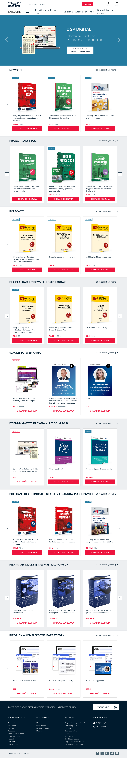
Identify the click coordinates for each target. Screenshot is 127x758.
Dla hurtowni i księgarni (74, 744)
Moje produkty (42, 725)
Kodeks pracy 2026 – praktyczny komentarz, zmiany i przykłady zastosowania (62, 188)
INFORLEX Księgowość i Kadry (61, 681)
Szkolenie (89, 398)
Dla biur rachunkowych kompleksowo (37, 282)
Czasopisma (12, 731)
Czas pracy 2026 (56, 469)
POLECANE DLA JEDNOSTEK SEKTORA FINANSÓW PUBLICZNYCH (51, 494)
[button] (44, 61)
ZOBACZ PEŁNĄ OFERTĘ (107, 70)
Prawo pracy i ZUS (22, 140)
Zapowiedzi (12, 725)
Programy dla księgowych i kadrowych (38, 564)
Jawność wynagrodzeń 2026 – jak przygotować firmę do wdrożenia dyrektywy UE (99, 188)
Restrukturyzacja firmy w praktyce (62, 257)
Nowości (15, 70)
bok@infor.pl (101, 723)
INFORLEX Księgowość (95, 681)
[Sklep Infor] (14, 4)
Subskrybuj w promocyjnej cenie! (80, 50)
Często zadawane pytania (74, 741)
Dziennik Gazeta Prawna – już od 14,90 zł (39, 423)
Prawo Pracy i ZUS (15, 736)
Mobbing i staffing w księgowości (98, 257)
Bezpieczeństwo (71, 731)
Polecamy (16, 211)
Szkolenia (68, 11)
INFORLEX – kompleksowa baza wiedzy (36, 635)
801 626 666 (101, 726)
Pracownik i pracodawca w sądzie (99, 469)
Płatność (68, 728)
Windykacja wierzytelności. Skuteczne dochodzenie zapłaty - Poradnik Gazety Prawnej (26, 259)
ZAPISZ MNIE (107, 707)
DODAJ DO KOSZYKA (27, 128)
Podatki (11, 739)
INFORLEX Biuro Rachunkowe (24, 681)
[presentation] (8, 40)
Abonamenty (81, 11)
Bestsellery (12, 728)
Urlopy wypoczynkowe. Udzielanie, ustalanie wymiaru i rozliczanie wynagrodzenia (26, 188)
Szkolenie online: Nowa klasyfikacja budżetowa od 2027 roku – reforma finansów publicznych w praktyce (63, 400)
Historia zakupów (43, 728)
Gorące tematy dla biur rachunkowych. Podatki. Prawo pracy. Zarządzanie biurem (25, 329)
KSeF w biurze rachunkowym (97, 327)
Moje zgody (40, 731)
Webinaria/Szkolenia (16, 733)
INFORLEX (12, 741)
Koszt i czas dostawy (72, 739)
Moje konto (40, 723)
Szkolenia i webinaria (25, 352)
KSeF (92, 11)
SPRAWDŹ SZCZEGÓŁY (27, 411)
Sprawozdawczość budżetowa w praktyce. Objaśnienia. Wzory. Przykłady (25, 541)
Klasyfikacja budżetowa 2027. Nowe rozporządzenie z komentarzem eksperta (27, 118)
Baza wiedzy (13, 744)
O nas (67, 733)
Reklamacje (69, 736)
